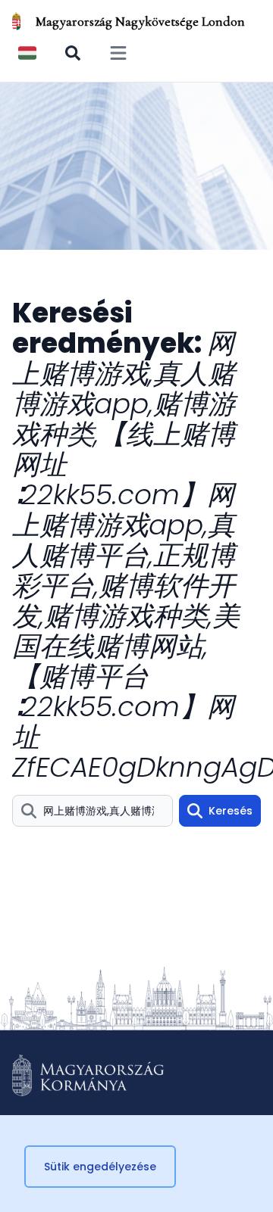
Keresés (231, 810)
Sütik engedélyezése (100, 1166)
